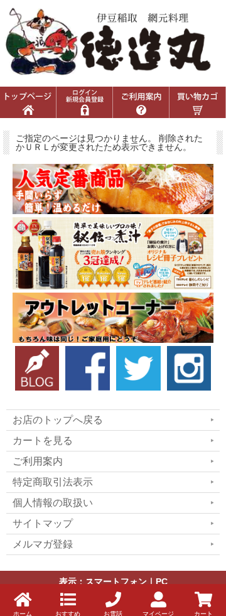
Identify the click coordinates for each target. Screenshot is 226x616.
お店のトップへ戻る (58, 419)
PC (162, 581)
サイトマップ (43, 523)
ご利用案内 (38, 461)
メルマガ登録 (43, 544)
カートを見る (43, 440)
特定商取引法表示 (53, 482)
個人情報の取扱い (53, 502)
